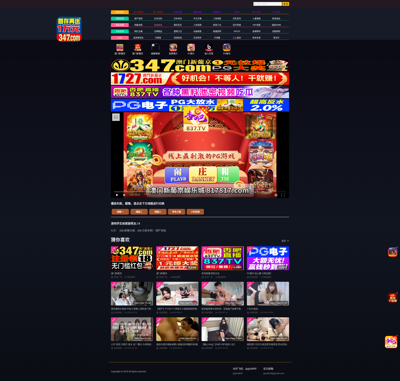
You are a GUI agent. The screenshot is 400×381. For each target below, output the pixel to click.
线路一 (120, 211)
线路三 (158, 211)
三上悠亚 (237, 38)
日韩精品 (158, 31)
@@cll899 (238, 373)
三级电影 (217, 18)
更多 (284, 241)
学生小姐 (176, 211)
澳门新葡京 (116, 273)
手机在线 (120, 31)
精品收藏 (120, 25)
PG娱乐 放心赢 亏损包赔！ (260, 273)
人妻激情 (256, 18)
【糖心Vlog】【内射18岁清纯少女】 (219, 344)
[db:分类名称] (145, 230)
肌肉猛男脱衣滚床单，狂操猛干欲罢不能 (221, 309)
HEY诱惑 (256, 25)
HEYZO (237, 31)
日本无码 (158, 18)
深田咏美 (178, 38)
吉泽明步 (197, 38)
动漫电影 (197, 31)
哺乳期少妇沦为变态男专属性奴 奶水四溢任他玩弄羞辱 (273, 344)
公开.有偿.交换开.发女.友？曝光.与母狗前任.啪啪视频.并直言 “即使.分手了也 (148, 344)
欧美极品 (276, 18)
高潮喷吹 (256, 31)
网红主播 (138, 31)
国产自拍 (161, 230)
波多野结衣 (138, 38)
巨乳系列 (237, 18)
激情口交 (178, 31)
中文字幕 (197, 18)
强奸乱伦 (178, 25)
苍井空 (276, 38)
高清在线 (120, 18)
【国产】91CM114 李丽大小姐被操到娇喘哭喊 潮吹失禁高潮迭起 (187, 309)
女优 (120, 38)
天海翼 (217, 38)
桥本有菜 (256, 38)
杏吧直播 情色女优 (211, 273)
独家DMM (276, 25)
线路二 (139, 211)
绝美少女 (217, 25)
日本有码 (178, 18)
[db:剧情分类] (127, 230)
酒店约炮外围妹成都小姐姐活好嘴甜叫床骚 (177, 344)
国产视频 (138, 18)
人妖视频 (197, 25)
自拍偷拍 (158, 25)
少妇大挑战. (252, 309)
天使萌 (158, 38)
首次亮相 (237, 25)
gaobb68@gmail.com (273, 373)
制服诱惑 (138, 25)
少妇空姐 (195, 211)
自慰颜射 (276, 31)
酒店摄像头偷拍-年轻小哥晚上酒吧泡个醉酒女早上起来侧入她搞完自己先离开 (148, 309)
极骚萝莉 (217, 31)
